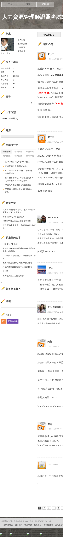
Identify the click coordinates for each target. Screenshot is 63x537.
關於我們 (18, 525)
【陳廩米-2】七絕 (10, 244)
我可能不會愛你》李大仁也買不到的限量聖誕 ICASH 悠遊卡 (19, 179)
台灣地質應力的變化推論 (13, 276)
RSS (4, 321)
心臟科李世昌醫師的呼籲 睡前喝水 (17, 267)
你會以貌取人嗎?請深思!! (13, 217)
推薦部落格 (22, 44)
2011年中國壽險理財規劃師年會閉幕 (18, 190)
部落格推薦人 (13, 289)
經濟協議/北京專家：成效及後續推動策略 (19, 226)
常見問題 (28, 525)
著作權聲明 (48, 525)
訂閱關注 (21, 47)
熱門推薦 (30, 156)
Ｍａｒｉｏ (5, 53)
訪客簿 (45, 4)
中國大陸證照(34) (10, 118)
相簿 (27, 4)
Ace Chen (52, 217)
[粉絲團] (1, 534)
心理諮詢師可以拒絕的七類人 (17, 162)
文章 (10, 4)
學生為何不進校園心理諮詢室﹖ (18, 185)
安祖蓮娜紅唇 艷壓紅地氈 (16, 166)
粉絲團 (6, 535)
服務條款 (37, 525)
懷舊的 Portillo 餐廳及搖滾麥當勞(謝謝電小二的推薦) (19, 249)
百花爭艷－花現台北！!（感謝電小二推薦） (19, 257)
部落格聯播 (13, 321)
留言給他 (21, 51)
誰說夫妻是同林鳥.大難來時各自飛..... (19, 263)
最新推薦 (30, 151)
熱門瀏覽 (7, 156)
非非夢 (5, 271)
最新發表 (7, 151)
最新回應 (18, 151)
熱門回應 (18, 156)
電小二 (51, 54)
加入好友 (21, 40)
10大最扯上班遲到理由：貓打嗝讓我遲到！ (18, 172)
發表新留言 (49, 35)
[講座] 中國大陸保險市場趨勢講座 (17, 221)
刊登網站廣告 (7, 525)
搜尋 (31, 103)
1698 (50, 268)
